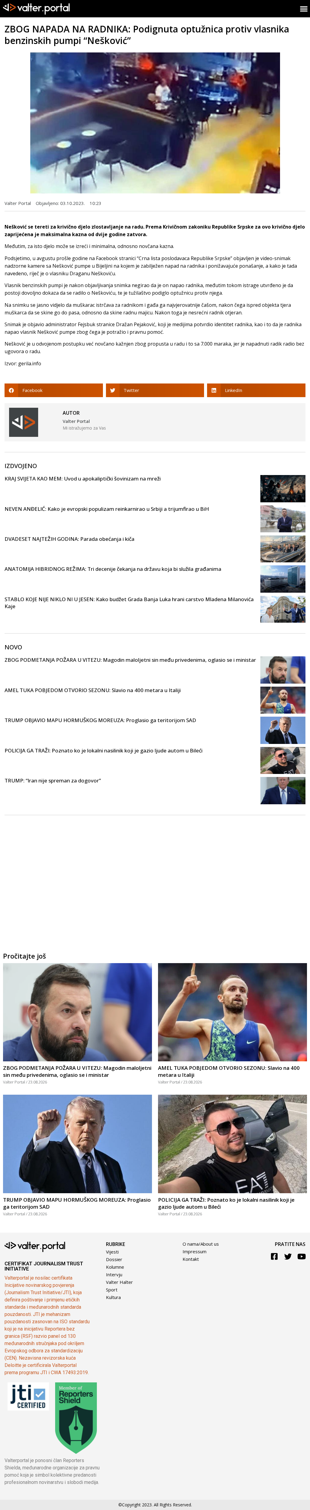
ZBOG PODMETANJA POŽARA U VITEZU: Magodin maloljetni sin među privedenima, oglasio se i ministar (130, 659)
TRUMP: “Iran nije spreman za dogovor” (53, 780)
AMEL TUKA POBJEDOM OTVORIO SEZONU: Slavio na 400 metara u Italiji (93, 690)
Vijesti (112, 1252)
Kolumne (115, 1267)
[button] (54, 390)
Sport (111, 1290)
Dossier (114, 1259)
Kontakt (191, 1259)
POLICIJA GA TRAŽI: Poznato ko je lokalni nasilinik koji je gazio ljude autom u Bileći (104, 750)
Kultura (113, 1297)
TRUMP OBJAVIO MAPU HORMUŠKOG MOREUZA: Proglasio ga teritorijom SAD (100, 720)
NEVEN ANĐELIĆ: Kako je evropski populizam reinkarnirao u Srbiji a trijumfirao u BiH (107, 508)
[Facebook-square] (274, 1256)
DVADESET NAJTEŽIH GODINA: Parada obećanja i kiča (69, 538)
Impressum (194, 1251)
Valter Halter (119, 1282)
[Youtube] (301, 1256)
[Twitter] (288, 1256)
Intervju (114, 1274)
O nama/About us (201, 1244)
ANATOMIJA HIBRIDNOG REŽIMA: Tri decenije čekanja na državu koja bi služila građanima (113, 568)
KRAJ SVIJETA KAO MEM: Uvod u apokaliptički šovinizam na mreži (83, 478)
